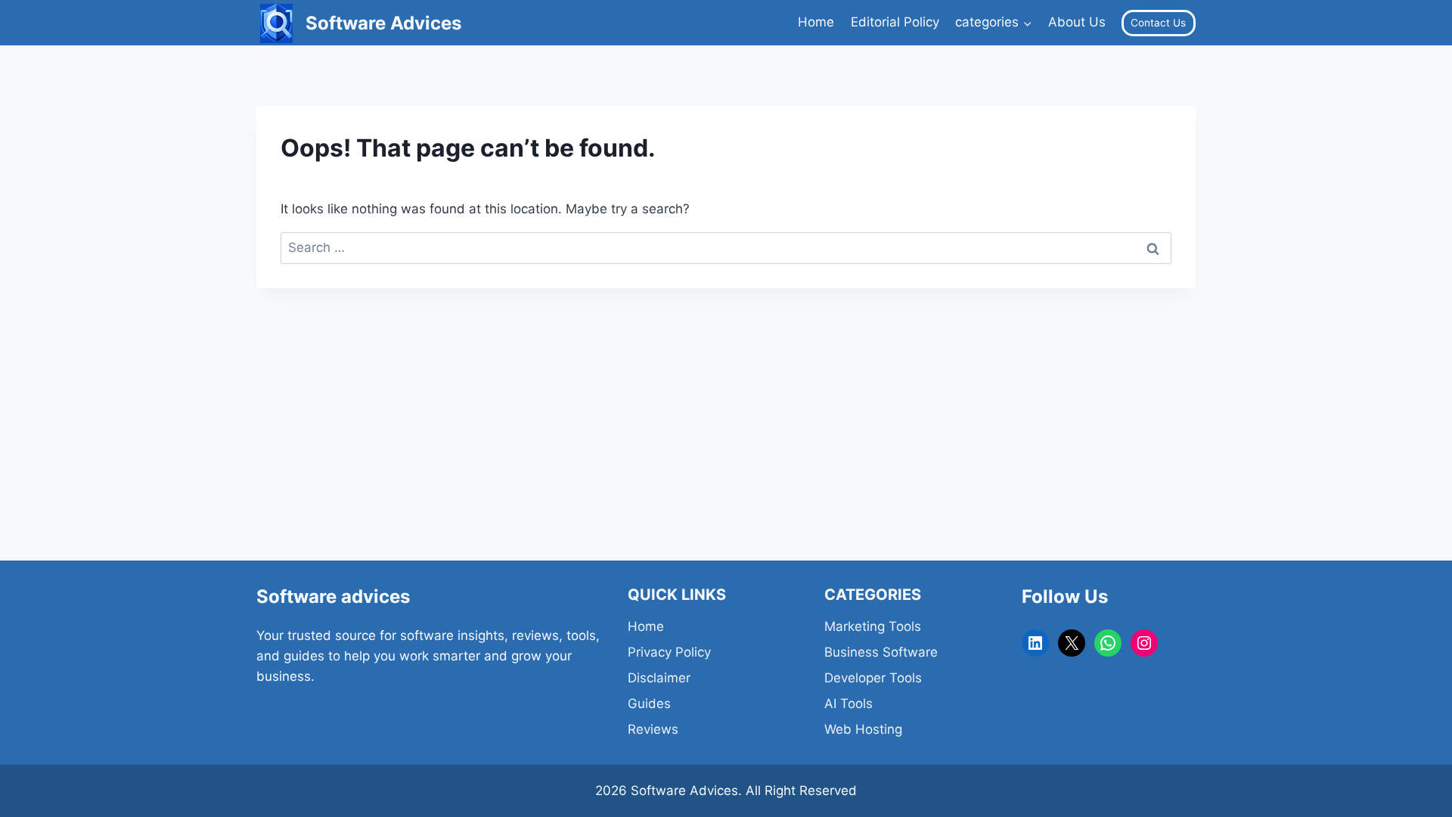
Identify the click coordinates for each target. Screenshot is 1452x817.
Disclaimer (659, 677)
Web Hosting (863, 729)
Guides (649, 703)
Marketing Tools (872, 626)
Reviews (653, 729)
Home (816, 22)
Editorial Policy (895, 22)
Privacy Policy (669, 652)
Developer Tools (873, 677)
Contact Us (1158, 23)
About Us (1077, 22)
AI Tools (848, 703)
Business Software (881, 652)
